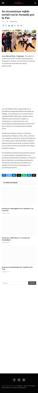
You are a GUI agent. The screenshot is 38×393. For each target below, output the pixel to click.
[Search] (35, 3)
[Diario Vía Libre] (19, 3)
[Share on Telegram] (21, 25)
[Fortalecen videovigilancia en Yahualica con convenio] (19, 196)
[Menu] (3, 3)
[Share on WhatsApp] (15, 25)
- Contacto (19, 385)
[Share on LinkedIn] (9, 25)
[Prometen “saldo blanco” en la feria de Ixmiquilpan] (19, 225)
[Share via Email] (12, 25)
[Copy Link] (18, 25)
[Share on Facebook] (3, 25)
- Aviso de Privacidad (29, 385)
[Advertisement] (19, 88)
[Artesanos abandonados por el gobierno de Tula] (19, 255)
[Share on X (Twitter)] (6, 25)
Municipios (13, 21)
